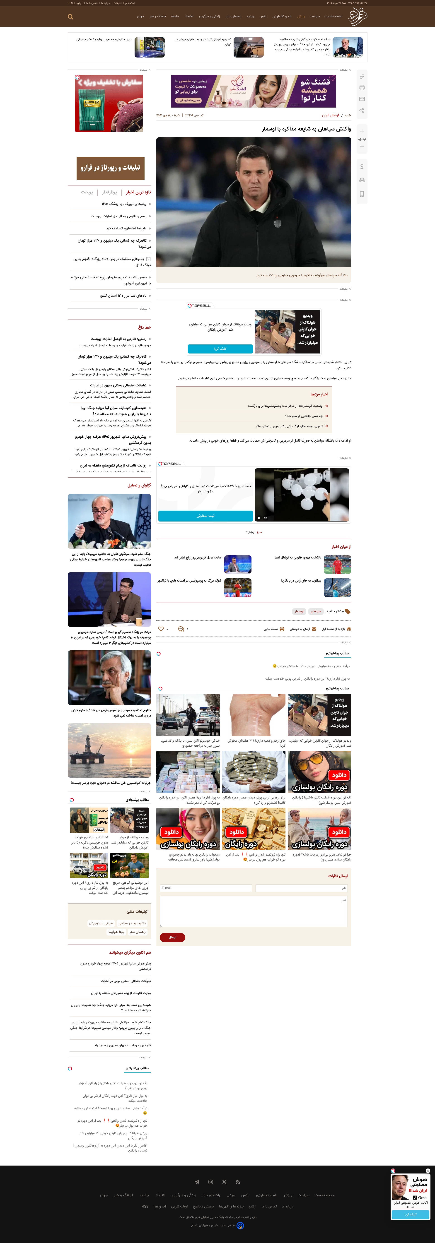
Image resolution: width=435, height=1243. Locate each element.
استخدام (130, 3)
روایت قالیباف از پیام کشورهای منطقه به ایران (113, 466)
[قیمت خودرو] (362, 181)
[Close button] (428, 1170)
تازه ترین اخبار (138, 192)
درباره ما (105, 3)
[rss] (238, 1182)
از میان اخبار (341, 547)
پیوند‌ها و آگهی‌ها (231, 1206)
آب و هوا (160, 1206)
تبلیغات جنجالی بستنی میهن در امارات (118, 385)
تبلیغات (117, 3)
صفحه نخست (333, 16)
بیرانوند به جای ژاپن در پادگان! (301, 580)
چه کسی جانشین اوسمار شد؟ (304, 416)
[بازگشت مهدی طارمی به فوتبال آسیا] (337, 564)
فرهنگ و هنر (158, 16)
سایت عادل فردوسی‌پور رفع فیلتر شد (198, 557)
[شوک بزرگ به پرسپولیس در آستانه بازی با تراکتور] (237, 587)
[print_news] (362, 88)
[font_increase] (362, 131)
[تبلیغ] (253, 91)
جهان (141, 16)
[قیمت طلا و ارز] (362, 168)
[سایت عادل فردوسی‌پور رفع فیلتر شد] (237, 564)
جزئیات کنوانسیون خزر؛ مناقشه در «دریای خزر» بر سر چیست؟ (110, 783)
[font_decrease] (362, 147)
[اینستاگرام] (210, 1182)
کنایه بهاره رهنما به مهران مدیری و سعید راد (122, 1045)
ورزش (301, 16)
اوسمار (299, 611)
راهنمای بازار (233, 16)
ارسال (172, 937)
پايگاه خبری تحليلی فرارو (209, 1217)
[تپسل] (189, 305)
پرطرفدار (109, 192)
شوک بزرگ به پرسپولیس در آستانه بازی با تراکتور (190, 580)
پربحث (87, 192)
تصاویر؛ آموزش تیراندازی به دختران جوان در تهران (203, 42)
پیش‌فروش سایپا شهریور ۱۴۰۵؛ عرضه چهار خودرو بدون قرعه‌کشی (113, 440)
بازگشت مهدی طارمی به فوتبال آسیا (298, 557)
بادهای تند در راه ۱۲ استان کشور (123, 296)
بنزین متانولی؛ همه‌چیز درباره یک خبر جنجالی (104, 39)
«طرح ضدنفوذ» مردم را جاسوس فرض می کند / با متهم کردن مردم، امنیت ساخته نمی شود (111, 713)
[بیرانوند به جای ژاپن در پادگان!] (337, 587)
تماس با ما (91, 3)
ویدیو (251, 16)
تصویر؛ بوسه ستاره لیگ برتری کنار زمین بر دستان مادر (289, 426)
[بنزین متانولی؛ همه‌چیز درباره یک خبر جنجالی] (150, 47)
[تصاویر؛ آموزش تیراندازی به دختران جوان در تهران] (249, 47)
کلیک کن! (220, 349)
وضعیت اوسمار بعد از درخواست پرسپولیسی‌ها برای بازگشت (285, 406)
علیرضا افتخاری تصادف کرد (126, 229)
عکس (264, 16)
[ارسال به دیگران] (362, 99)
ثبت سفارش (206, 516)
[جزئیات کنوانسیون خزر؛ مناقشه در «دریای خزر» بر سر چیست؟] (109, 750)
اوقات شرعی (179, 1206)
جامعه (175, 16)
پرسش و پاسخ (203, 1206)
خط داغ (144, 328)
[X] (224, 1182)
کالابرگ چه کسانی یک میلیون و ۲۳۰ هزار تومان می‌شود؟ (114, 360)
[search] (70, 17)
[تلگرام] (197, 1182)
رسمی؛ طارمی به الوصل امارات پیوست (119, 216)
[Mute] (265, 518)
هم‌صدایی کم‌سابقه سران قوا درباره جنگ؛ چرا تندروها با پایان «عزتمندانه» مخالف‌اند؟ (116, 411)
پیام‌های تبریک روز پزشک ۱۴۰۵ (124, 204)
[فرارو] (357, 16)
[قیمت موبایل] (362, 195)
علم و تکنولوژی (283, 16)
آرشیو (79, 3)
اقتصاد (189, 16)
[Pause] (259, 518)
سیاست (315, 16)
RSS (70, 3)
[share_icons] (362, 110)
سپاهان (316, 611)
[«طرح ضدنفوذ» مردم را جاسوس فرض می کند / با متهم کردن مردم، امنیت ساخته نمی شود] (109, 677)
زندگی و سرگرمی (210, 16)
